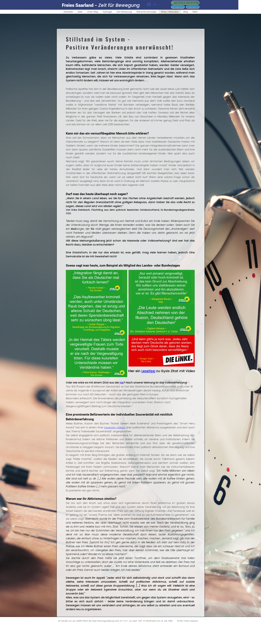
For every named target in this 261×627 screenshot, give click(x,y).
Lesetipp (148, 371)
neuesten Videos (114, 427)
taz (122, 382)
